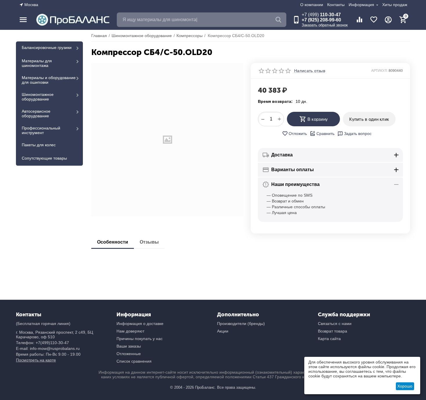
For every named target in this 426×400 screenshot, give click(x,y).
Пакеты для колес (39, 145)
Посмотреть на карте (36, 360)
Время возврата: (275, 101)
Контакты (336, 4)
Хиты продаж (394, 4)
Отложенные (128, 353)
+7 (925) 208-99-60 (321, 19)
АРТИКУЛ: (379, 71)
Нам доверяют (130, 331)
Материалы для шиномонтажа (37, 63)
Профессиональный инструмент (41, 130)
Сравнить (325, 133)
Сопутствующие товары (44, 158)
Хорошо (404, 386)
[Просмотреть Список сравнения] (359, 19)
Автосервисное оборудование (36, 113)
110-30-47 (321, 14)
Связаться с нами (335, 323)
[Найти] (279, 19)
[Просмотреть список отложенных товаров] (374, 19)
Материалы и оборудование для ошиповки (49, 80)
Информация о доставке (139, 323)
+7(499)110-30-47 (52, 342)
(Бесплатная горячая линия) (43, 323)
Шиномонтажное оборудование (38, 96)
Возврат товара (332, 331)
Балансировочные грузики (47, 47)
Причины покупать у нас (139, 338)
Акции (222, 331)
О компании (311, 4)
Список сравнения (134, 361)
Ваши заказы (128, 346)
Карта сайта (329, 338)
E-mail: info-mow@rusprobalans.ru (48, 348)
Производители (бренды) (241, 323)
